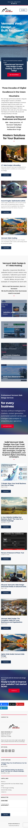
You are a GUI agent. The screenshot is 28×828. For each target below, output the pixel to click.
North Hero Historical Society (13, 377)
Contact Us (14, 690)
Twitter (13, 3)
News (2, 785)
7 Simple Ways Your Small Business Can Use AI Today (13, 484)
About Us (3, 781)
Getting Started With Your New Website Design (12, 783)
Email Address (5, 805)
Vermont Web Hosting (9, 238)
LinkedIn (14, 3)
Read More (6, 491)
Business (5, 314)
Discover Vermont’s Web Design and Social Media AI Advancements (13, 585)
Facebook (11, 3)
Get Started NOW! (7, 426)
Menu (23, 10)
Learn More (6, 175)
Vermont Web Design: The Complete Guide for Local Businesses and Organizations (11, 620)
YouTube (16, 3)
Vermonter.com (8, 334)
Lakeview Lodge (9, 312)
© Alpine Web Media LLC (14, 823)
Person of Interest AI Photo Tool (12, 553)
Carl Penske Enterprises (11, 355)
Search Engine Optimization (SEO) (13, 201)
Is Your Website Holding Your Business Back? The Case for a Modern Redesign (12, 519)
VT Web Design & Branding (10, 165)
